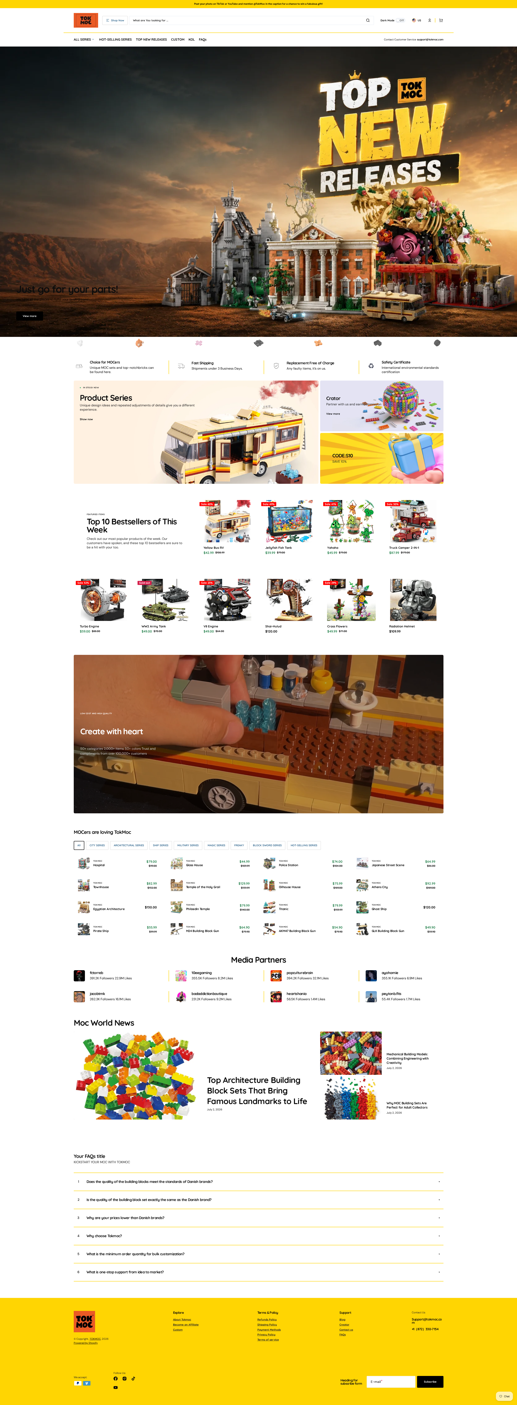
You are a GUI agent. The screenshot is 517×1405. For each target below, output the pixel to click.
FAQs (342, 1334)
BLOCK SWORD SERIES (267, 845)
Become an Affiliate (186, 1324)
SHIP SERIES (160, 845)
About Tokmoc (182, 1319)
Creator (344, 1324)
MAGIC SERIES (216, 845)
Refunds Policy (267, 1319)
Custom (178, 1329)
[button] (440, 20)
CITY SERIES (97, 845)
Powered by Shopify (86, 1343)
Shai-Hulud (273, 626)
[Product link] (104, 609)
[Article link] (196, 1076)
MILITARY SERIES (188, 845)
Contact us (346, 1329)
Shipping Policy (267, 1324)
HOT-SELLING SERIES (304, 845)
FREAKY (239, 845)
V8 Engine (211, 626)
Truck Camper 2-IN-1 (404, 548)
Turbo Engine (89, 626)
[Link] (196, 432)
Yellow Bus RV (214, 548)
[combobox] (251, 20)
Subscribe (430, 1381)
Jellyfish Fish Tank (278, 548)
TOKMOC (95, 1339)
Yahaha (332, 548)
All (79, 845)
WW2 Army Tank (154, 626)
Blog (342, 1319)
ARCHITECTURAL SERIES (129, 845)
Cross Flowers (337, 626)
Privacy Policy (266, 1334)
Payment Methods (269, 1329)
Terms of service (268, 1339)
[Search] (368, 20)
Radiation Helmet (402, 626)
